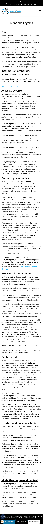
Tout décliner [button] (21, 522)
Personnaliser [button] (34, 522)
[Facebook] (21, 2)
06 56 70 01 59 (12, 4)
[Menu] (40, 11)
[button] (2, 521)
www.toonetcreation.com (11, 86)
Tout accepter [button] (9, 522)
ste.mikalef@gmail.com (28, 4)
